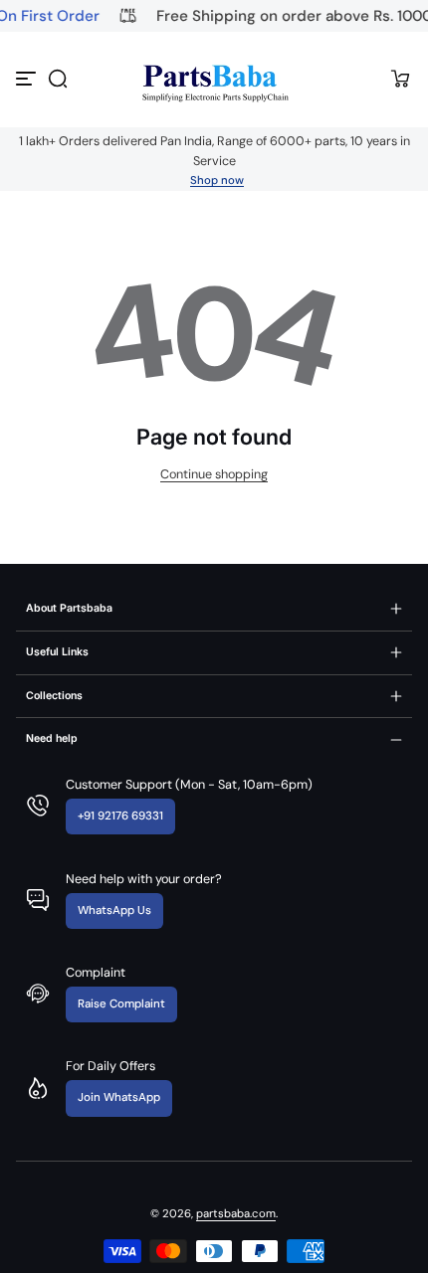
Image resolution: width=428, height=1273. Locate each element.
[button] (58, 78)
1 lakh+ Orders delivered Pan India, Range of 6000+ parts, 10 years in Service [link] (214, 151)
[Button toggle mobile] (28, 79)
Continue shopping (214, 474)
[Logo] (213, 79)
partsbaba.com (236, 1213)
